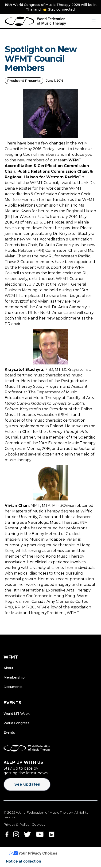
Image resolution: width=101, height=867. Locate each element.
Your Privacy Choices (37, 853)
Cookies (38, 824)
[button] (94, 21)
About (8, 668)
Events (9, 732)
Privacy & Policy (16, 824)
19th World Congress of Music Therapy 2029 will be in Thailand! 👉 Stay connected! (51, 7)
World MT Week (17, 713)
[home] (35, 21)
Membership (14, 677)
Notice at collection (23, 861)
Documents (13, 687)
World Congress (16, 723)
